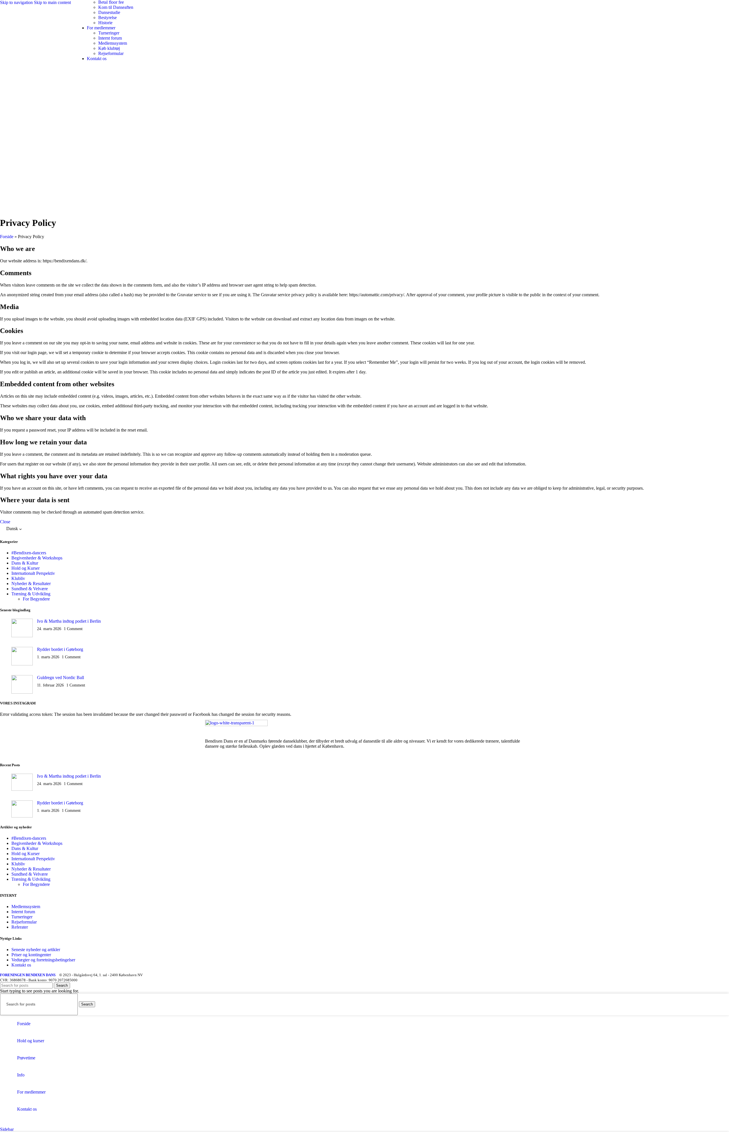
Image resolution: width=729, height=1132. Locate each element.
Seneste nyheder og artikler (35, 949)
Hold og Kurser (25, 568)
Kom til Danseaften (115, 7)
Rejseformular (111, 53)
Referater (19, 927)
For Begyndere (36, 598)
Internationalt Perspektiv (33, 573)
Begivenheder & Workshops (36, 557)
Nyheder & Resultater (31, 583)
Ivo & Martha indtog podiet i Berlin (69, 621)
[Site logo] (35, 22)
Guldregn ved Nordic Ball (60, 677)
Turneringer (108, 32)
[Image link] (236, 724)
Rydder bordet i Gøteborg (60, 649)
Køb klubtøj (109, 48)
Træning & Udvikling (30, 593)
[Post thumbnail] (22, 628)
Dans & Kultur (24, 563)
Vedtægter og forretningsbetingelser (43, 959)
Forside (6, 236)
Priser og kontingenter (31, 954)
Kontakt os (21, 965)
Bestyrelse (107, 17)
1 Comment (73, 628)
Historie (105, 22)
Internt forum (110, 38)
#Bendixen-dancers (28, 552)
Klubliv (18, 578)
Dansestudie (109, 12)
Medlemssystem (112, 43)
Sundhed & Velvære (29, 588)
